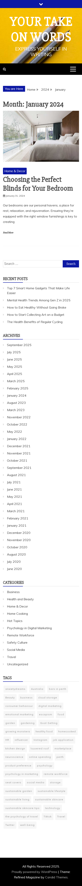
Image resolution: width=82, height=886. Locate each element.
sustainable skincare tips (22, 808)
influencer (21, 739)
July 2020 (14, 562)
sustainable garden (18, 791)
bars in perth (57, 688)
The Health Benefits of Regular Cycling (34, 322)
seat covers (13, 782)
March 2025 (16, 381)
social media (35, 782)
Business (13, 592)
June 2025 (14, 359)
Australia (37, 688)
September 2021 (19, 468)
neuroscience (14, 756)
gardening (28, 722)
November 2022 (19, 417)
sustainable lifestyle (51, 791)
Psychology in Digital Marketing (29, 628)
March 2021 (16, 511)
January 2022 (16, 439)
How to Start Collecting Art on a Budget (35, 315)
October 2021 (17, 460)
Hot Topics (14, 621)
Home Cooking (17, 614)
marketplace (63, 748)
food (61, 714)
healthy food (44, 731)
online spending (40, 756)
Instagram (40, 739)
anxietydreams (15, 688)
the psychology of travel (21, 816)
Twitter (10, 824)
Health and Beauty (20, 599)
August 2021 (16, 475)
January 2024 (16, 395)
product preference (18, 765)
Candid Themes (56, 877)
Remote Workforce (20, 635)
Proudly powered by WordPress (35, 872)
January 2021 (16, 525)
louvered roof (40, 748)
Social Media (16, 650)
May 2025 (14, 367)
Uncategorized (17, 664)
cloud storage (47, 697)
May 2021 (14, 497)
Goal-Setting (49, 722)
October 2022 (17, 424)
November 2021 (19, 453)
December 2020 (18, 533)
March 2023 (16, 410)
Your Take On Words (41, 29)
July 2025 (14, 352)
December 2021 (18, 446)
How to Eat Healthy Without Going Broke (36, 307)
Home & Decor (14, 171)
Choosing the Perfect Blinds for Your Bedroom (38, 184)
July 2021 (14, 482)
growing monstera (17, 731)
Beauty (10, 697)
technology (52, 808)
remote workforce (56, 773)
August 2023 (16, 403)
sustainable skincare (49, 799)
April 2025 (14, 374)
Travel (11, 657)
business (26, 697)
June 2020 (14, 569)
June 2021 (14, 489)
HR (7, 739)
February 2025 (17, 388)
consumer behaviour (19, 705)
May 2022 (14, 432)
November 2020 (19, 540)
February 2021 (17, 518)
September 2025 (19, 345)
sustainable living (17, 799)
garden (10, 722)
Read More (8, 232)
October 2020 (17, 547)
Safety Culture (17, 642)
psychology (44, 765)
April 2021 (14, 504)
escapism (45, 714)
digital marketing (50, 705)
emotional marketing (19, 714)
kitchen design (15, 748)
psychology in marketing (21, 773)
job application (63, 739)
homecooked (67, 731)
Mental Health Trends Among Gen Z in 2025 (38, 300)
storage (55, 782)
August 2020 (16, 554)
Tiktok (48, 816)
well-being (27, 824)
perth (60, 756)
